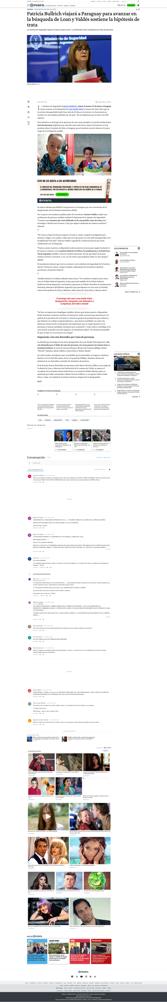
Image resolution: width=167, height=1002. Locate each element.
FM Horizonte (103, 985)
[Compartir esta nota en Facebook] (28, 101)
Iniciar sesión (99, 457)
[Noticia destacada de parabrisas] (101, 941)
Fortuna (77, 985)
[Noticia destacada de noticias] (37, 941)
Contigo (70, 988)
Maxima (109, 988)
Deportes (69, 983)
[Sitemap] (95, 977)
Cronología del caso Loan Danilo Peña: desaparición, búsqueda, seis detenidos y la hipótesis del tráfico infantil (74, 301)
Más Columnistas (131, 292)
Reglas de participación (98, 990)
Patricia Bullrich (58, 420)
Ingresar (122, 5)
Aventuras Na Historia (79, 988)
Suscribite (131, 5)
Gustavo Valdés (85, 420)
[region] (69, 602)
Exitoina (122, 983)
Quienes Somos (68, 990)
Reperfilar (85, 983)
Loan (40, 420)
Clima (64, 983)
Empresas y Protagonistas (102, 983)
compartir (100, 482)
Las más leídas (121, 354)
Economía (45, 983)
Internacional (58, 983)
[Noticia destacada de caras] (80, 941)
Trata (67, 420)
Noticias (99, 1)
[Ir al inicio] (37, 5)
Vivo (131, 983)
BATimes (97, 985)
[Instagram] (86, 977)
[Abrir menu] (28, 5)
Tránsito (108, 990)
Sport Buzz (98, 988)
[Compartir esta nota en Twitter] (28, 106)
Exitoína (109, 1)
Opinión (66, 5)
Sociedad (72, 5)
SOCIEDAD (30, 9)
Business (93, 1)
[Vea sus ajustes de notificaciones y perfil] (138, 5)
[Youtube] (81, 977)
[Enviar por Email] (28, 117)
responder (35, 482)
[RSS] (90, 977)
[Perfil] (37, 936)
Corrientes (47, 420)
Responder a (38, 603)
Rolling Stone (90, 988)
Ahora (26, 983)
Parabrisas (83, 985)
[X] (77, 977)
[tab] (35, 469)
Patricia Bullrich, (69, 106)
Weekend (72, 985)
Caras (104, 1)
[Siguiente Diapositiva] (110, 442)
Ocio (74, 983)
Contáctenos (76, 990)
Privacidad (84, 990)
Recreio (104, 988)
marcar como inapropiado (107, 483)
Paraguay (74, 420)
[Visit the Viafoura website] (107, 747)
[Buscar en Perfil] (138, 1)
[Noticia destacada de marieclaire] (58, 941)
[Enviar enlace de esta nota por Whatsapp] (28, 112)
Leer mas (108, 549)
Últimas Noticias (51, 5)
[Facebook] (72, 977)
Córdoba (79, 983)
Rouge (89, 985)
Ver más (135, 397)
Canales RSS (60, 990)
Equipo (89, 990)
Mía (93, 985)
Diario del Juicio (138, 983)
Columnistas (121, 248)
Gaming (127, 983)
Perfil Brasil (116, 1)
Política (60, 5)
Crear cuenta (107, 457)
